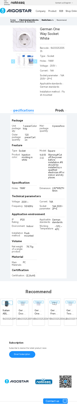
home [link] (13, 20)
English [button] (67, 3)
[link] (22, 22)
